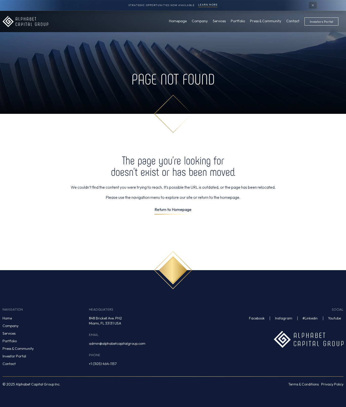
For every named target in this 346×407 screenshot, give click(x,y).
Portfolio (10, 341)
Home (7, 318)
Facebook (257, 318)
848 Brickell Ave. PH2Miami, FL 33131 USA (105, 321)
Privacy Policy (332, 384)
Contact (9, 363)
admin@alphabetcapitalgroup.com (117, 343)
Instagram (283, 318)
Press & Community (18, 348)
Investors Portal (321, 21)
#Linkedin (310, 318)
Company (10, 326)
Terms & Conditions (303, 384)
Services (9, 333)
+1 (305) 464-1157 (103, 363)
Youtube (334, 318)
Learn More (208, 5)
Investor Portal (14, 356)
